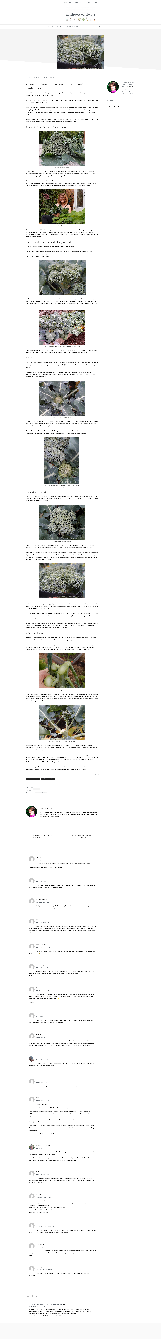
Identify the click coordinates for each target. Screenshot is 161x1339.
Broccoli (38, 790)
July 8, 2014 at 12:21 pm (42, 922)
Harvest (34, 790)
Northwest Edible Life (80, 14)
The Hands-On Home (76, 812)
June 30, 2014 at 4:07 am (43, 860)
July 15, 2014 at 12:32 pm (43, 947)
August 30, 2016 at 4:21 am (43, 1197)
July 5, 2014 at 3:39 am (42, 882)
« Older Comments (31, 1286)
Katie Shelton (40, 944)
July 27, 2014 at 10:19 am (43, 968)
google (38, 1194)
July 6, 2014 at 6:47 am (42, 902)
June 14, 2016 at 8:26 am (43, 1174)
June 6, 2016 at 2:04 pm (42, 1100)
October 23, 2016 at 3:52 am (44, 1269)
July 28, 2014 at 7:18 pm (42, 990)
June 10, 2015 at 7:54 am (43, 1060)
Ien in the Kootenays (41, 1145)
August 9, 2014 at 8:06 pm (43, 1017)
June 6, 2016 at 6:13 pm (42, 1148)
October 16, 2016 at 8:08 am (44, 1247)
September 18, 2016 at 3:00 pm (45, 1226)
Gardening (46, 77)
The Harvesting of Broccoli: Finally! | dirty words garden (45, 1304)
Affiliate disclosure (41, 792)
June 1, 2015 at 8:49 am (42, 1037)
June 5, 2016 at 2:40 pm (42, 1082)
